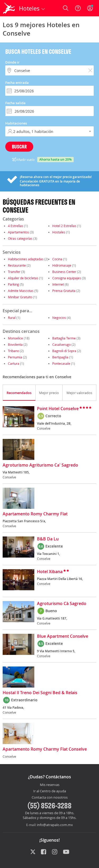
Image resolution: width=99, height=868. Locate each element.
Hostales (58, 232)
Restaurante (17, 265)
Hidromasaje (61, 265)
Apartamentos (18, 232)
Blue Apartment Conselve (62, 636)
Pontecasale (61, 363)
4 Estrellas (15, 226)
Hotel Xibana (50, 571)
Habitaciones (16, 123)
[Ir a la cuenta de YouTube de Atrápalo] (66, 852)
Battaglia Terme (64, 338)
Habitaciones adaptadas (26, 259)
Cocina (57, 259)
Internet (58, 284)
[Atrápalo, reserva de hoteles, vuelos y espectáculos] (9, 8)
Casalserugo (61, 344)
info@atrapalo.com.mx (55, 824)
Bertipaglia (60, 357)
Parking (13, 284)
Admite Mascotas (21, 291)
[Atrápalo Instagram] (55, 852)
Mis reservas (49, 785)
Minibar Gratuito (20, 297)
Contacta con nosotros (50, 797)
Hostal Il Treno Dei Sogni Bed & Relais (40, 693)
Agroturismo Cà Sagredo (61, 603)
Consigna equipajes (66, 278)
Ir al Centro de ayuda (49, 791)
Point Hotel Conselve (58, 408)
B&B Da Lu (48, 539)
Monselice (15, 338)
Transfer (14, 272)
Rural (12, 317)
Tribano (13, 351)
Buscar (19, 146)
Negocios (59, 317)
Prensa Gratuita (64, 291)
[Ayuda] (78, 8)
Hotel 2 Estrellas (64, 226)
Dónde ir (12, 62)
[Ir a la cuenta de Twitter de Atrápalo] (33, 852)
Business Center (64, 272)
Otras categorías (20, 238)
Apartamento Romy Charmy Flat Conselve (45, 749)
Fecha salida (15, 103)
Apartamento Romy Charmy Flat (35, 514)
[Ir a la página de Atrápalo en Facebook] (44, 852)
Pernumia (15, 357)
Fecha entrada (17, 82)
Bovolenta (15, 344)
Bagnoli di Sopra (64, 351)
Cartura (13, 363)
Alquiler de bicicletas (23, 278)
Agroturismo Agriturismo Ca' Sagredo (40, 465)
